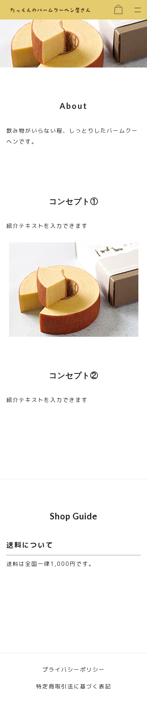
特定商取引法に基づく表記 (73, 686)
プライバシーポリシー (73, 669)
